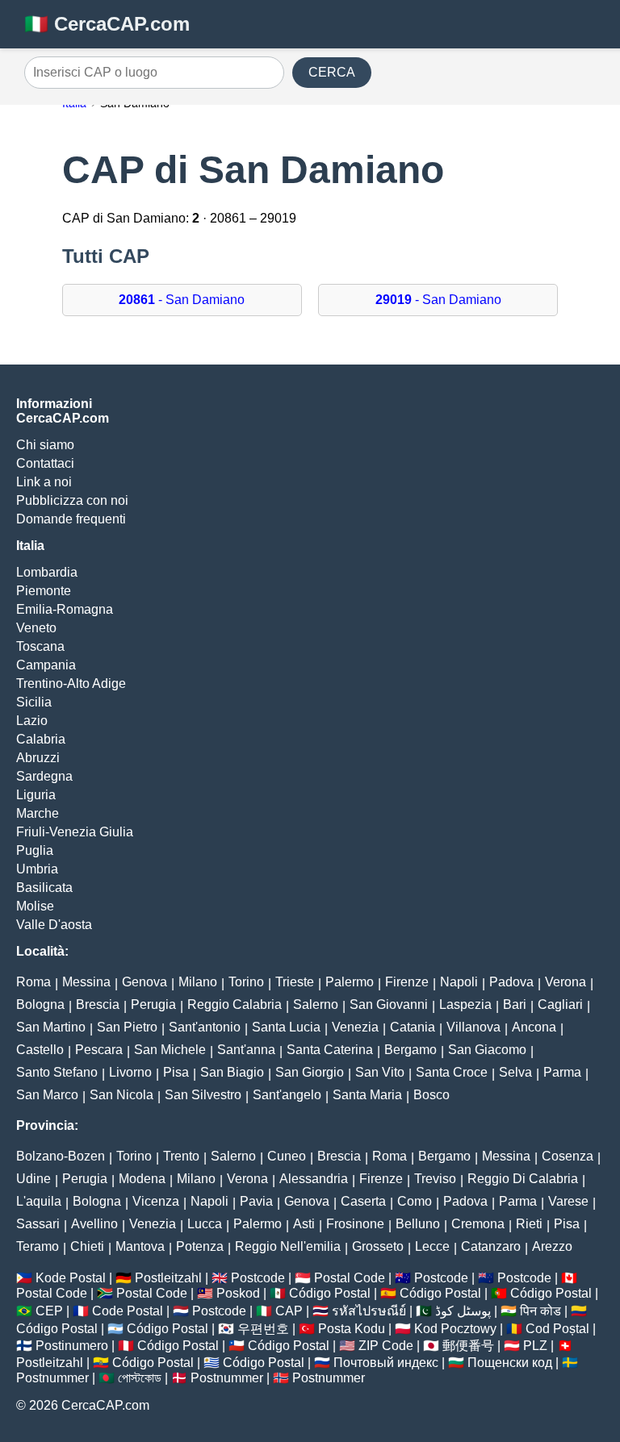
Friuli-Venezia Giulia (74, 832)
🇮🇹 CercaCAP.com (107, 24)
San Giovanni (389, 1004)
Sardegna (44, 776)
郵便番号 (468, 1345)
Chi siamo (45, 445)
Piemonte (43, 591)
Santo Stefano (57, 1072)
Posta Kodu (351, 1329)
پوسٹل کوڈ (463, 1311)
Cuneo (286, 1156)
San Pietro (127, 1027)
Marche (37, 813)
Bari (514, 1004)
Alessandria (313, 1179)
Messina (86, 982)
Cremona (478, 1224)
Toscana (40, 646)
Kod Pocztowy (455, 1329)
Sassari (38, 1224)
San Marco (47, 1095)
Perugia (153, 1004)
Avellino (94, 1224)
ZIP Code (385, 1345)
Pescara (99, 1049)
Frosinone (355, 1224)
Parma (562, 1072)
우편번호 (263, 1329)
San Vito (379, 1072)
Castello (40, 1049)
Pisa (176, 1072)
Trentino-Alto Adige (71, 683)
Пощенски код (509, 1362)
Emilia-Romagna (64, 609)
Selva (515, 1072)
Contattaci (45, 463)
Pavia (256, 1201)
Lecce (432, 1246)
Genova (144, 982)
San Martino (51, 1027)
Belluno (418, 1224)
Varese (568, 1201)
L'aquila (38, 1201)
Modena (142, 1179)
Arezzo (552, 1246)
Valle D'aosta (54, 924)
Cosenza (567, 1156)
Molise (35, 906)
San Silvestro (203, 1095)
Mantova (140, 1246)
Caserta (363, 1201)
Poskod (238, 1293)
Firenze (407, 982)
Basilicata (44, 887)
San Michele (170, 1049)
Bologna (40, 1004)
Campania (46, 665)
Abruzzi (38, 758)
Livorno (130, 1072)
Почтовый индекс (385, 1362)
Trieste (294, 982)
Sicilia (34, 702)
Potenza (200, 1246)
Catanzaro (491, 1246)
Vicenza (155, 1201)
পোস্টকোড (139, 1378)
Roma (33, 982)
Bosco (431, 1095)
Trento (181, 1156)
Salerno (315, 1004)
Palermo (349, 982)
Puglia (34, 850)
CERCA (331, 72)
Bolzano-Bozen (60, 1156)
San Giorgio (309, 1072)
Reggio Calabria (234, 1004)
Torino (246, 982)
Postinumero (72, 1345)
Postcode (258, 1278)
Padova (511, 982)
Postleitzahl (168, 1278)
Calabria (40, 739)
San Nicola (121, 1095)
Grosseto (378, 1246)
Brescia (97, 1004)
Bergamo (410, 1049)
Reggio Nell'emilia (288, 1246)
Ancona (534, 1027)
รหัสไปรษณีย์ (369, 1311)
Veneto (36, 628)
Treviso (435, 1179)
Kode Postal (71, 1278)
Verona (565, 982)
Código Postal (330, 1293)
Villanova (473, 1027)
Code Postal (127, 1311)
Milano (197, 982)
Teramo (37, 1246)
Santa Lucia (286, 1027)
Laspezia (465, 1004)
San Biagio (232, 1072)
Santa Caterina (330, 1049)
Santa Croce (452, 1072)
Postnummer (52, 1378)
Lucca (204, 1224)
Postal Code (349, 1278)
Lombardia (47, 572)
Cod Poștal (557, 1329)
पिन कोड (540, 1311)
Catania (412, 1027)
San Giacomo (487, 1049)
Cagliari (560, 1004)
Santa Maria (367, 1095)
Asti (304, 1224)
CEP (49, 1311)
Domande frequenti (71, 519)
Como (414, 1201)
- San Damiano (182, 299)
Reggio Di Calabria (522, 1179)
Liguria (36, 795)
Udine (33, 1179)
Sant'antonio (205, 1027)
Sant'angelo (287, 1095)
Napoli (459, 982)
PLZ (535, 1345)
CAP (289, 1311)
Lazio (32, 720)
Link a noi (44, 482)
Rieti (529, 1224)
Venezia (355, 1027)
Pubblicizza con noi (72, 500)
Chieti (87, 1246)
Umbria (37, 869)
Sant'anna (246, 1049)
